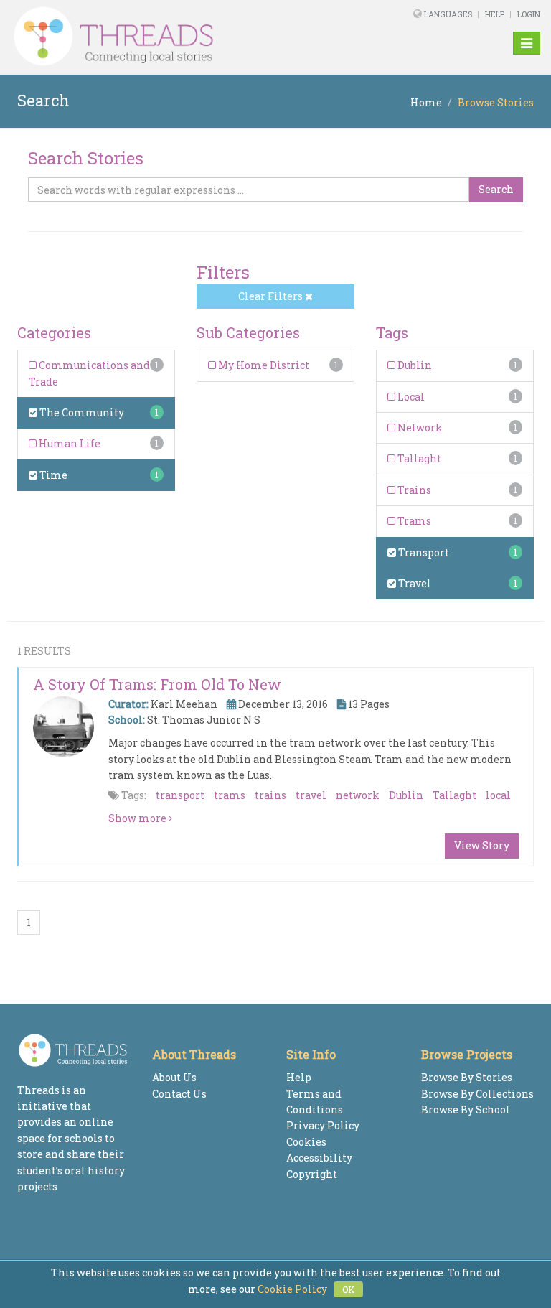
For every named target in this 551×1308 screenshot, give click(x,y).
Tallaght (418, 458)
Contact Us (179, 1094)
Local (410, 396)
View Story (481, 845)
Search (496, 189)
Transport (422, 552)
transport (180, 795)
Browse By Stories (466, 1077)
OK (348, 1289)
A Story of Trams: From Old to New (157, 684)
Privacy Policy (322, 1125)
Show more (138, 818)
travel (311, 795)
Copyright (311, 1174)
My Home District (262, 365)
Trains (413, 490)
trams (229, 795)
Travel (413, 583)
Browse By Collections (477, 1094)
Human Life (68, 443)
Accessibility (319, 1157)
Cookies (306, 1142)
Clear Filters (271, 296)
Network (419, 427)
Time (52, 475)
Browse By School (465, 1109)
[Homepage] (174, 36)
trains (270, 795)
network (358, 795)
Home (426, 102)
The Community (80, 412)
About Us (174, 1077)
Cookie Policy (292, 1289)
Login (528, 14)
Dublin (413, 365)
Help (494, 14)
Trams (413, 521)
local (498, 795)
